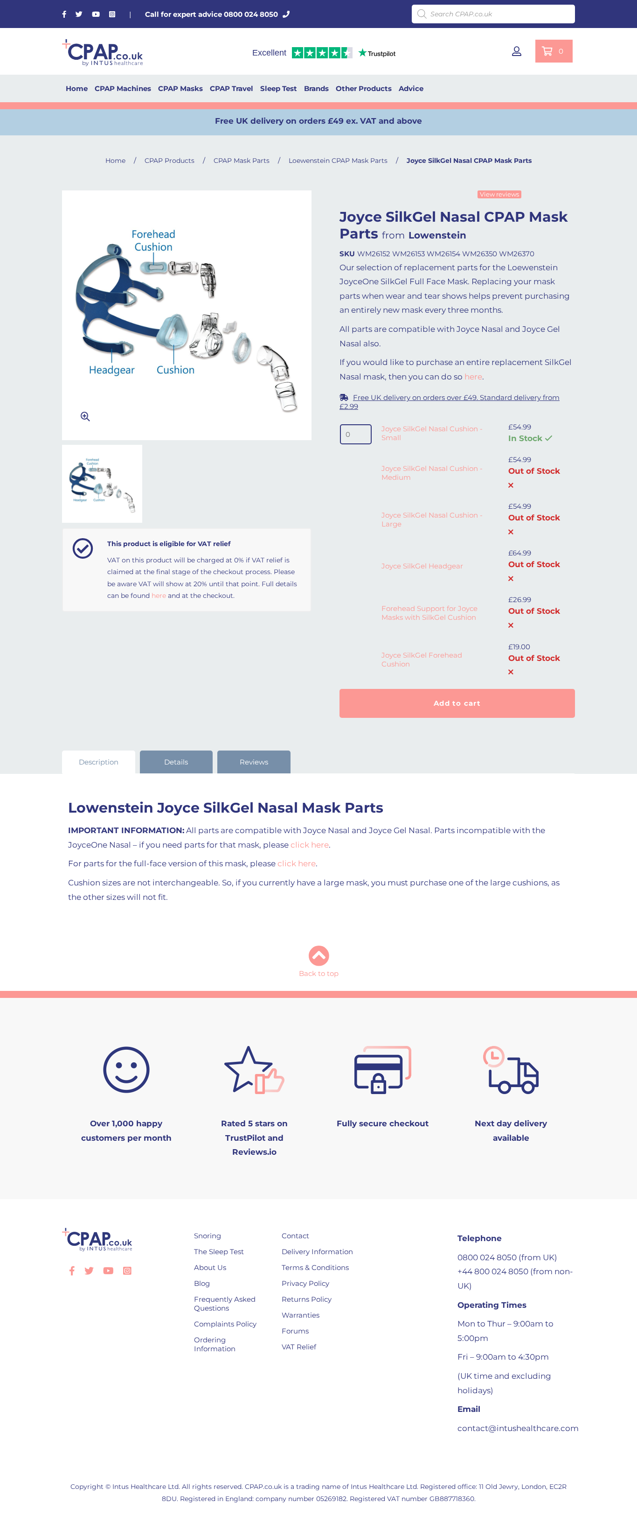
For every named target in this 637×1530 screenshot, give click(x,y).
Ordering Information (214, 1344)
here (159, 595)
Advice (411, 88)
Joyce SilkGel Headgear (422, 565)
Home (77, 88)
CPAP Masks (180, 88)
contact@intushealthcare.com (518, 1428)
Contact (295, 1235)
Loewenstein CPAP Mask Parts (338, 160)
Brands (316, 88)
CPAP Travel (231, 88)
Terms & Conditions (315, 1267)
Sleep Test (278, 88)
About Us (210, 1267)
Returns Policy (307, 1299)
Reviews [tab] (254, 762)
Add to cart (457, 703)
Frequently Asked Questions (225, 1303)
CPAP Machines (123, 88)
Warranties (300, 1315)
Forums (295, 1330)
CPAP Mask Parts (242, 160)
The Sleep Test (219, 1251)
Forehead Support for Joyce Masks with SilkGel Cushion (429, 613)
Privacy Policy (305, 1283)
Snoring (207, 1235)
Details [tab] (176, 762)
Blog (202, 1283)
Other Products (364, 88)
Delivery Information (317, 1251)
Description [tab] (98, 762)
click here (310, 844)
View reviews (499, 194)
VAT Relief (299, 1346)
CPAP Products (169, 160)
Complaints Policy (225, 1323)
